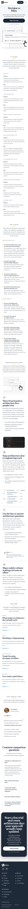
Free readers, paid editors (12, 677)
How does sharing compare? (13, 796)
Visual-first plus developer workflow (10, 657)
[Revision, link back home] (4, 2)
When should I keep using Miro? (12, 781)
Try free (20, 2)
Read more (5, 630)
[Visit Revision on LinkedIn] (6, 868)
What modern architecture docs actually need (13, 619)
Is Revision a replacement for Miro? (13, 761)
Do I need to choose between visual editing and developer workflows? (13, 803)
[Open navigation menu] (25, 2)
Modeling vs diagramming (13, 638)
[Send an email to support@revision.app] (3, 868)
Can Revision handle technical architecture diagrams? (11, 789)
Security (17, 904)
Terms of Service (6, 906)
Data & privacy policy (6, 904)
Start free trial (14, 20)
